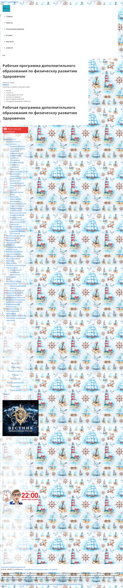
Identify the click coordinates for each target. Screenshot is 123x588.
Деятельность (11, 284)
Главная (9, 16)
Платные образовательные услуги (16, 192)
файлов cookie (55, 573)
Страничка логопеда (14, 295)
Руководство (14, 169)
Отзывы (9, 35)
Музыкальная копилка (14, 293)
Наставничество (12, 309)
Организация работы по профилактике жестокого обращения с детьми (15, 299)
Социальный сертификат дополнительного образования (15, 237)
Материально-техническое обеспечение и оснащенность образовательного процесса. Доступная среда (18, 180)
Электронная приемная (15, 29)
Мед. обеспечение (13, 258)
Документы (14, 158)
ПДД (8, 279)
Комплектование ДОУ (14, 251)
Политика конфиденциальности (13, 567)
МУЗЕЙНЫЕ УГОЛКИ (13, 281)
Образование (15, 160)
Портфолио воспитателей (16, 265)
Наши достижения (13, 254)
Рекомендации (15, 270)
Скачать (6, 85)
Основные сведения (17, 146)
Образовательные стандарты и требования (17, 164)
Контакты (10, 42)
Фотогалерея (11, 277)
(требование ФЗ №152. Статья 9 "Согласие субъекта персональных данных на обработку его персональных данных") (42, 584)
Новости (9, 23)
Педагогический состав (19, 171)
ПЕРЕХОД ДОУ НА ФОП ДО (16, 316)
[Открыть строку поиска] (4, 56)
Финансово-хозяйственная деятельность (15, 199)
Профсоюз (10, 261)
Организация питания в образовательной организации (18, 231)
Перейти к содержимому (9, 2)
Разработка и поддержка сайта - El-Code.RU (41, 569)
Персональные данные (15, 290)
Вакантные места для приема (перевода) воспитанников (18, 215)
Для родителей (12, 268)
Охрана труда (11, 263)
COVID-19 (9, 48)
